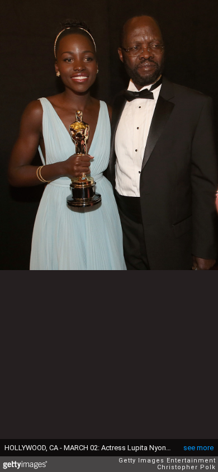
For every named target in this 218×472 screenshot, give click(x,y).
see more (198, 447)
